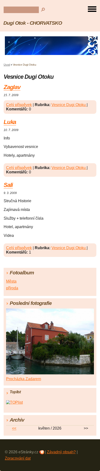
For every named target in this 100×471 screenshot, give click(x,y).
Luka (10, 122)
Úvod (7, 64)
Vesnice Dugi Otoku (69, 105)
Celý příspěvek (19, 105)
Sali (8, 185)
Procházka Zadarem (23, 379)
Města (11, 281)
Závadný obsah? (61, 452)
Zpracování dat (18, 458)
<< (14, 428)
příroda (12, 288)
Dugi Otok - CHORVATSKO (32, 23)
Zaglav (12, 87)
